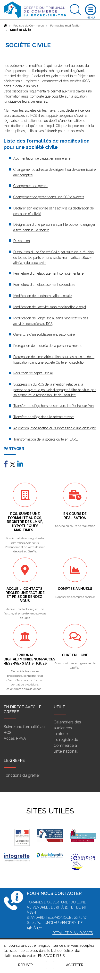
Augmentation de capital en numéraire (41, 158)
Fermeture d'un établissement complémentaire (48, 273)
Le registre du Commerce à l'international (66, 745)
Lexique (61, 733)
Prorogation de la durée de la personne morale (47, 346)
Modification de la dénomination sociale (42, 296)
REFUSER (25, 965)
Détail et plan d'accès (72, 933)
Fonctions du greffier (22, 775)
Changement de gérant (30, 186)
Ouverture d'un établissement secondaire (44, 334)
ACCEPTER (74, 965)
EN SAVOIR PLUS (51, 956)
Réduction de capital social (33, 373)
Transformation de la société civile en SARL (45, 439)
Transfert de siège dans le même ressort (43, 417)
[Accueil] (5, 25)
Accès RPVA (15, 738)
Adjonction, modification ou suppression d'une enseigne (54, 428)
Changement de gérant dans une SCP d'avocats (48, 197)
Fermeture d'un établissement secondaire (44, 285)
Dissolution (21, 241)
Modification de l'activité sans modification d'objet (49, 307)
